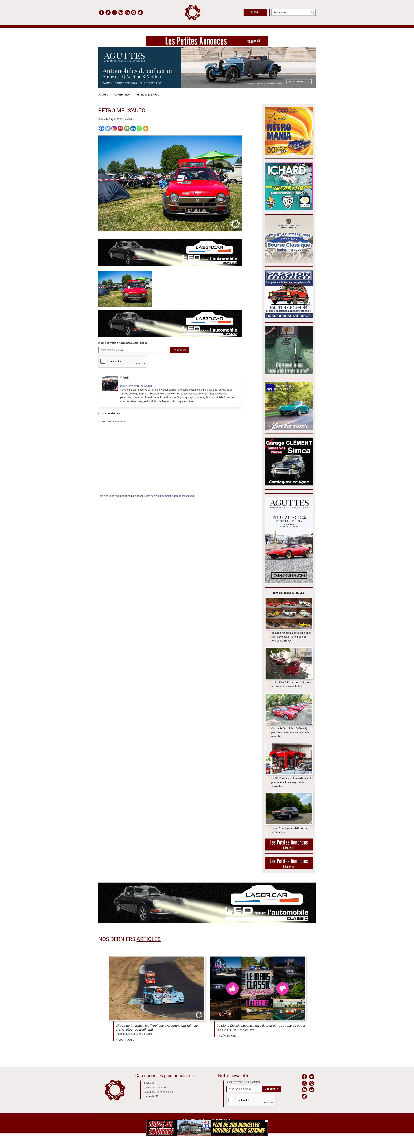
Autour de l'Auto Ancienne (158, 1091)
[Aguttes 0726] (207, 87)
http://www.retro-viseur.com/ (137, 385)
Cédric (131, 119)
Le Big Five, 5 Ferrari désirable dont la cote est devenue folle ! (291, 684)
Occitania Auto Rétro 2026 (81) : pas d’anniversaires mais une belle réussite (290, 732)
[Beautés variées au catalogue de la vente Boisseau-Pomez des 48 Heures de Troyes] (289, 613)
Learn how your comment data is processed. (169, 495)
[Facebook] (101, 128)
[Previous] (111, 998)
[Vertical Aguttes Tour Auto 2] (289, 582)
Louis (149, 1033)
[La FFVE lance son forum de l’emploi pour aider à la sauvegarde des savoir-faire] (289, 759)
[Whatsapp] (139, 128)
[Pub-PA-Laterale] (289, 868)
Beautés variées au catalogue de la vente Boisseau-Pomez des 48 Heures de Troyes (291, 636)
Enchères (149, 1082)
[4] (207, 1135)
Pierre (250, 1029)
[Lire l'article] (156, 988)
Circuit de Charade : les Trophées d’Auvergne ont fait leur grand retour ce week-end (157, 1027)
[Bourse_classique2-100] (289, 261)
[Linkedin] (133, 128)
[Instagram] (114, 128)
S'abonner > (180, 350)
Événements (227, 1035)
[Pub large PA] (207, 45)
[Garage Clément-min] (289, 484)
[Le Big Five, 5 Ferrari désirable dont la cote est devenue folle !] (289, 663)
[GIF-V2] (289, 428)
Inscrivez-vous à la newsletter (243, 1082)
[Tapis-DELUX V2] (289, 373)
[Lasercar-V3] (170, 265)
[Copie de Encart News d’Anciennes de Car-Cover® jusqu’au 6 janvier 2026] (289, 209)
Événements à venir (155, 1087)
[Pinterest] (120, 128)
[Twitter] (108, 128)
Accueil (103, 94)
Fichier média (122, 94)
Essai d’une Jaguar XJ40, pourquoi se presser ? (290, 830)
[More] (145, 128)
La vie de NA (151, 1096)
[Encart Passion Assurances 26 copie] (289, 317)
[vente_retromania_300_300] (289, 153)
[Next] (302, 998)
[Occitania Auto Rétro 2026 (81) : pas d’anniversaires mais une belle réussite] (289, 709)
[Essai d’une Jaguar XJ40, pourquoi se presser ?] (289, 808)
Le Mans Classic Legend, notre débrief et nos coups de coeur (261, 1026)
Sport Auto (126, 1039)
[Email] (127, 128)
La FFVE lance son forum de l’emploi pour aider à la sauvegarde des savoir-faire (292, 782)
